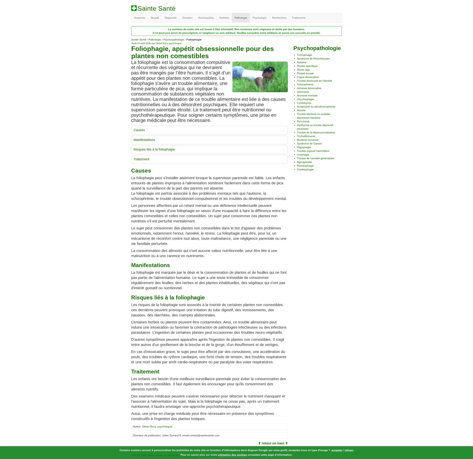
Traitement (141, 159)
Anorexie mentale (307, 95)
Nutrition (224, 17)
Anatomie (139, 17)
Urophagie (303, 154)
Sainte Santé (156, 8)
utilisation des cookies (232, 454)
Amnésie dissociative (309, 88)
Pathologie (241, 17)
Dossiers (187, 17)
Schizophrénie (305, 84)
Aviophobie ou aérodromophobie (316, 106)
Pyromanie (303, 121)
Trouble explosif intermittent (313, 150)
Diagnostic (171, 17)
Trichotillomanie (306, 136)
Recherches (279, 17)
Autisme (301, 62)
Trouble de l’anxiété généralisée (315, 158)
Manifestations (144, 140)
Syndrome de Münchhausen (313, 58)
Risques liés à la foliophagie (154, 149)
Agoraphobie (304, 162)
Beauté (155, 17)
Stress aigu (303, 69)
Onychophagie (305, 99)
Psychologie (260, 17)
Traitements (299, 17)
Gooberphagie (305, 169)
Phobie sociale (305, 73)
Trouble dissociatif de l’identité (314, 80)
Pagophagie (304, 147)
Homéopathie (206, 17)
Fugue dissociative (308, 77)
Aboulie (301, 110)
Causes (139, 130)
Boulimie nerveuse (308, 139)
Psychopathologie (173, 39)
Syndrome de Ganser (309, 143)
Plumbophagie (305, 165)
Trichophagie (304, 54)
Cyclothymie (304, 102)
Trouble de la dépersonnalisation (316, 132)
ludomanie (303, 91)
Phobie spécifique (307, 65)
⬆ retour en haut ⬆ (273, 443)
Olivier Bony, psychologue (169, 43)
